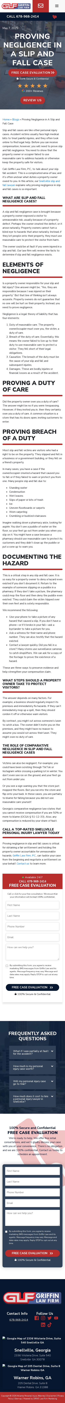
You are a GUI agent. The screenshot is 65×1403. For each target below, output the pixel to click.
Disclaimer (51, 1396)
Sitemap (18, 1398)
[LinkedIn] (43, 1324)
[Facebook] (37, 1317)
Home (6, 119)
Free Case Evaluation (31, 73)
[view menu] (57, 6)
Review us (33, 100)
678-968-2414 (27, 16)
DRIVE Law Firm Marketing (45, 1398)
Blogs (15, 119)
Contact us (23, 863)
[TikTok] (49, 1324)
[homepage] (16, 6)
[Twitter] (49, 1317)
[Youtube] (56, 1317)
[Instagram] (43, 1317)
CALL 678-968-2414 (32, 881)
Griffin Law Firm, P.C (24, 855)
